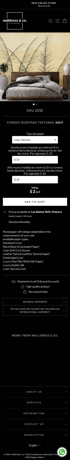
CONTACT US (34, 424)
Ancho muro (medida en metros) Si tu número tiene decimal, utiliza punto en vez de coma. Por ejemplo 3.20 (35, 150)
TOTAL (35, 187)
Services (34, 402)
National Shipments (35, 301)
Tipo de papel (35, 133)
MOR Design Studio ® (35, 457)
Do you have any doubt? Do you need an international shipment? (35, 310)
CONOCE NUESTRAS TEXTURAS (35, 122)
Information (34, 413)
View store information (19, 221)
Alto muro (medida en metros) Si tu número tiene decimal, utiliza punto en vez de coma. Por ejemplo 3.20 (35, 170)
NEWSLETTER (34, 435)
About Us (34, 391)
